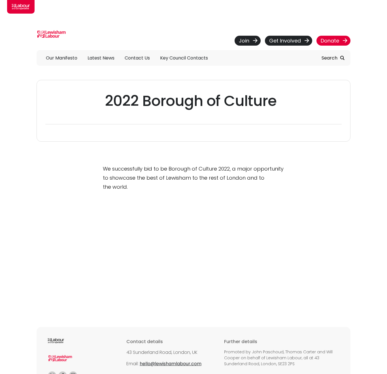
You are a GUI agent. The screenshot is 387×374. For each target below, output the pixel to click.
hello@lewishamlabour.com (170, 363)
